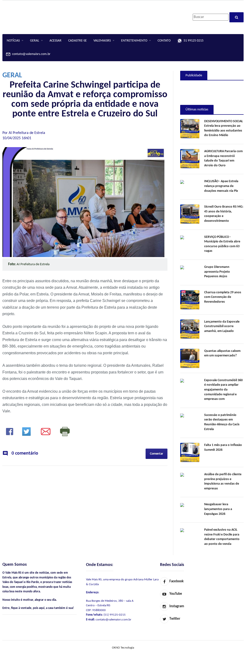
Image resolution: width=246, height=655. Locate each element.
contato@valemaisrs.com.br (30, 54)
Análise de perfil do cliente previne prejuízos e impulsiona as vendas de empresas (222, 481)
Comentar (156, 454)
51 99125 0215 (192, 40)
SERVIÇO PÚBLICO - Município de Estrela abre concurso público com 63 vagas (222, 244)
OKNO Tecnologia (123, 647)
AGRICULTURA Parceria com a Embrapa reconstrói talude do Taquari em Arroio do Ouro (223, 158)
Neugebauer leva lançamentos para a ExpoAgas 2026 (218, 509)
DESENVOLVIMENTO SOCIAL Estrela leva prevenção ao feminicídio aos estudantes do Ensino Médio (223, 128)
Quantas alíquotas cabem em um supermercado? (222, 353)
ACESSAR (55, 40)
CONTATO (164, 40)
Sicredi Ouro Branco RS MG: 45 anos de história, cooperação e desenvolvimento (223, 214)
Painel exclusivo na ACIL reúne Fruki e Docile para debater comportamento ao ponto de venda (222, 537)
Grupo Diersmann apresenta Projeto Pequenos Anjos (217, 271)
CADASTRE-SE (77, 40)
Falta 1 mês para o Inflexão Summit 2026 (223, 447)
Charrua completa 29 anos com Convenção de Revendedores (222, 297)
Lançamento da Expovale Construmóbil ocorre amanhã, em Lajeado (222, 326)
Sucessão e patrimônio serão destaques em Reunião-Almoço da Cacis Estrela (222, 422)
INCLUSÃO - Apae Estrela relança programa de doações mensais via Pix (221, 186)
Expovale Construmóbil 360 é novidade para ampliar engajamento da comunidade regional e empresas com (223, 390)
